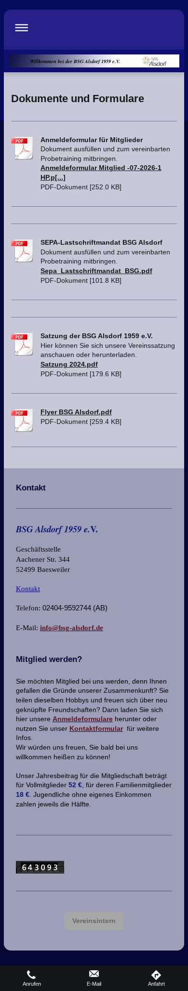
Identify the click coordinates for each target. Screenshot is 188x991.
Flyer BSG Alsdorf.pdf (76, 412)
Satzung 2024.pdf (69, 364)
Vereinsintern (94, 921)
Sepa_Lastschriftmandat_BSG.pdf (96, 271)
